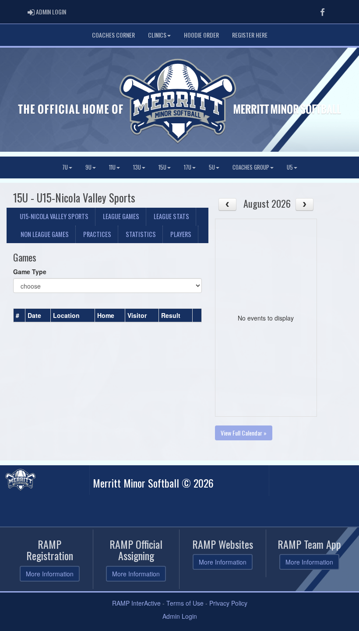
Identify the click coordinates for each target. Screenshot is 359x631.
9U (88, 167)
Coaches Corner (113, 34)
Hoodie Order (201, 34)
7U (65, 167)
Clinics (157, 34)
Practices (97, 234)
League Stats (171, 216)
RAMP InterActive (136, 603)
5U (212, 167)
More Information (50, 573)
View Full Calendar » (244, 432)
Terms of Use (185, 603)
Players (180, 234)
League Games (121, 216)
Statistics (141, 234)
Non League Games (45, 234)
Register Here (249, 34)
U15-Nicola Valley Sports (54, 216)
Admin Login (179, 616)
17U (187, 167)
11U (112, 167)
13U (137, 167)
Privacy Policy (228, 603)
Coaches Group (250, 167)
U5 (290, 167)
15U (162, 167)
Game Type (29, 271)
